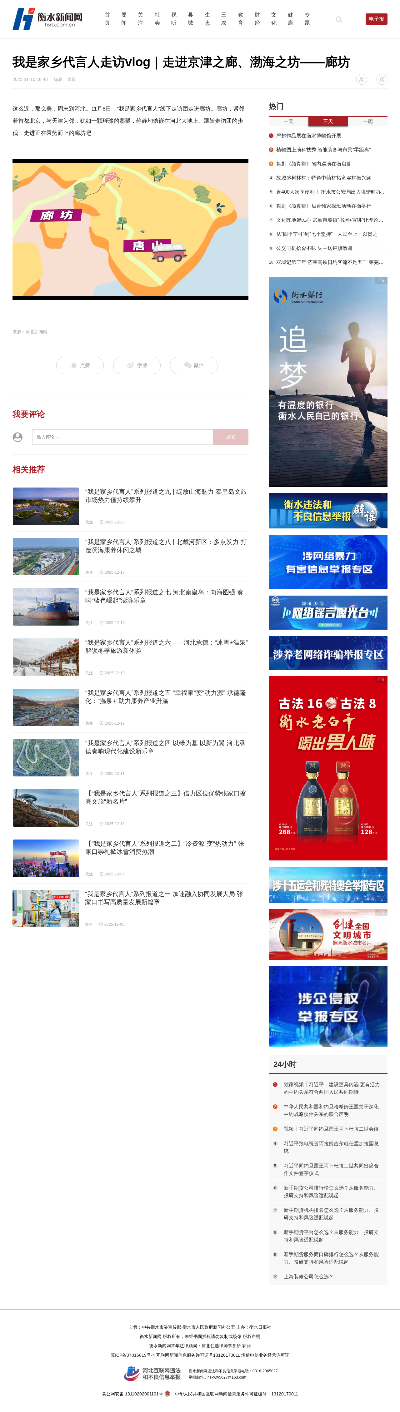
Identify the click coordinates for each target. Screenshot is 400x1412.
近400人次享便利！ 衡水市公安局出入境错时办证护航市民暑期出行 (329, 192)
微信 (198, 365)
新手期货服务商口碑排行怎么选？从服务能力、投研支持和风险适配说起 (331, 1258)
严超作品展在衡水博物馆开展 (305, 135)
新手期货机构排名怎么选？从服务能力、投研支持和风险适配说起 (331, 1213)
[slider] (124, 295)
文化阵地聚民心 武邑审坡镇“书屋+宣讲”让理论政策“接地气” (329, 220)
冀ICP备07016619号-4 (133, 1355)
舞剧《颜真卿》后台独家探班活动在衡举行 (320, 206)
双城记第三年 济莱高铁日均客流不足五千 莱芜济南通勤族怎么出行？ (328, 262)
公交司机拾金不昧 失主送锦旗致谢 (311, 248)
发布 (231, 437)
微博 (142, 365)
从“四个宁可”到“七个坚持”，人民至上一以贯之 (324, 234)
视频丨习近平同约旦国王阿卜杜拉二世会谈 (331, 1129)
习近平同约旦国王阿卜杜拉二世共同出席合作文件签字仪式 (331, 1169)
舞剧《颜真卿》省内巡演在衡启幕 (310, 163)
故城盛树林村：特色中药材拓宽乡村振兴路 (320, 178)
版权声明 (251, 1336)
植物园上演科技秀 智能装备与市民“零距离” (320, 149)
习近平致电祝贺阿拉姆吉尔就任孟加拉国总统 (331, 1147)
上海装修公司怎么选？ (309, 1276)
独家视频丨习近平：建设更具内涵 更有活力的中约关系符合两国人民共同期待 (332, 1088)
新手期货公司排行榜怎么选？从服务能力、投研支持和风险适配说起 (331, 1191)
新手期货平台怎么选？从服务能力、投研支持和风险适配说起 (331, 1236)
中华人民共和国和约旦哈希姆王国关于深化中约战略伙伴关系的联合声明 (331, 1110)
